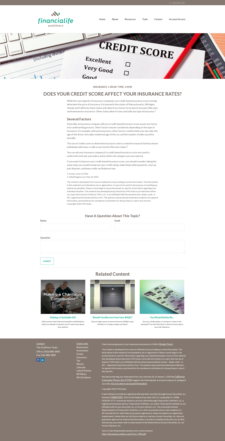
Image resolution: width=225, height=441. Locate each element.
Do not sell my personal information (129, 383)
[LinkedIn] (42, 360)
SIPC (120, 397)
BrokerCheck (166, 344)
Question (45, 237)
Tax (78, 360)
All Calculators (83, 377)
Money (80, 363)
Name (43, 220)
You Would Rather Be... (162, 317)
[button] (115, 19)
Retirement (82, 347)
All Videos (81, 373)
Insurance (81, 357)
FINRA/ (114, 397)
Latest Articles (83, 370)
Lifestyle (80, 367)
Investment (82, 350)
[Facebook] (38, 360)
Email (117, 220)
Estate (79, 353)
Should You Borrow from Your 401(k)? (112, 317)
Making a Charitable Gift (63, 317)
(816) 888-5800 (178, 3)
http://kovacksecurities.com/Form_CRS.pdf (124, 434)
